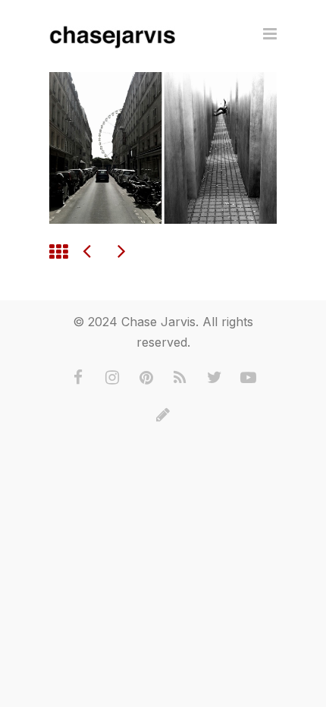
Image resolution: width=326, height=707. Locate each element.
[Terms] (163, 415)
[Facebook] (78, 378)
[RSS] (180, 378)
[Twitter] (214, 378)
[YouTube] (249, 378)
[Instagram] (112, 378)
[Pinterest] (146, 378)
